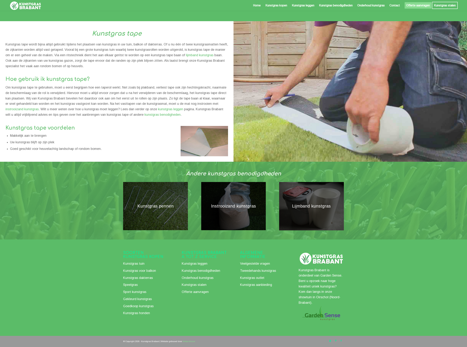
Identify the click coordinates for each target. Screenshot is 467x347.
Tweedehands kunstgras (258, 271)
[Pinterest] (335, 340)
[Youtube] (330, 340)
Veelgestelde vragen (255, 263)
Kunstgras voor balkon (139, 271)
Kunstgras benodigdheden (201, 271)
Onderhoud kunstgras (197, 278)
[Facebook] (341, 340)
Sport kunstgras (134, 292)
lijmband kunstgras (199, 55)
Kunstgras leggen (194, 263)
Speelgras (130, 285)
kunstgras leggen (170, 109)
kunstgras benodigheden (162, 114)
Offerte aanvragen (195, 292)
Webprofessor (189, 341)
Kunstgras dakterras (138, 278)
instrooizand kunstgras (22, 109)
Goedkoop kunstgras (138, 306)
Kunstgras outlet (252, 278)
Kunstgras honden (136, 313)
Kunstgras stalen (194, 285)
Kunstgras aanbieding (256, 285)
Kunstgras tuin (133, 263)
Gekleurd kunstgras (137, 299)
